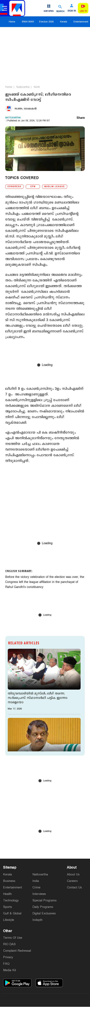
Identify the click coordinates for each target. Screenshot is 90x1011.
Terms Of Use (12, 938)
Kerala (63, 21)
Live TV (83, 11)
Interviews (39, 894)
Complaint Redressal (17, 951)
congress (14, 186)
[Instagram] (45, 1000)
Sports (7, 907)
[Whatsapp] (25, 1000)
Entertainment (12, 887)
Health (7, 894)
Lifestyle (8, 920)
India (35, 881)
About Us (73, 874)
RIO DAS (9, 944)
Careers (72, 881)
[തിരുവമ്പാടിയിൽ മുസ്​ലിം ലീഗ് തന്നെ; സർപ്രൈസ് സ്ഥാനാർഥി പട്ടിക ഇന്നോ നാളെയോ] (44, 669)
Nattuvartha (23, 87)
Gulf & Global (12, 913)
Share (81, 118)
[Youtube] (64, 1000)
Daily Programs (42, 907)
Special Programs (44, 900)
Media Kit (9, 970)
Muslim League (54, 186)
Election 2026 (46, 21)
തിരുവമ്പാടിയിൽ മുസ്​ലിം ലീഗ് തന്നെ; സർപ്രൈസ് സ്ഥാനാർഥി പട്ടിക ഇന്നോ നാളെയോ (37, 697)
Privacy (8, 957)
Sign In (72, 10)
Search (60, 11)
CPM (33, 186)
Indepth (37, 920)
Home (12, 21)
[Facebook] (55, 1000)
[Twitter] (35, 1000)
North (37, 87)
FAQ (6, 964)
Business (9, 881)
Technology (11, 900)
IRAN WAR (28, 21)
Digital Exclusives (44, 913)
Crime (36, 887)
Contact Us (74, 887)
